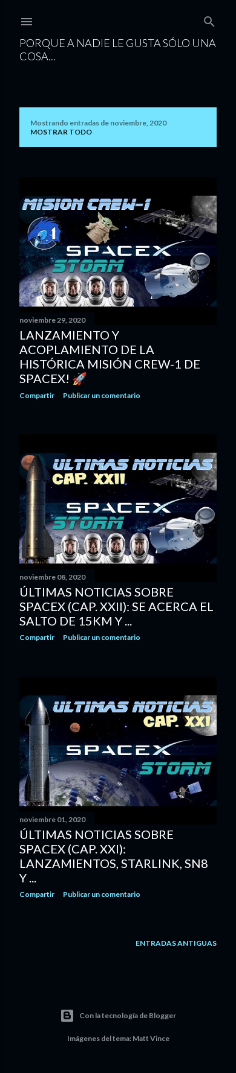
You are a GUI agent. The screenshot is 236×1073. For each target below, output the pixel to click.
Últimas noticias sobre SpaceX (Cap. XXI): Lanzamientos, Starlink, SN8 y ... (113, 856)
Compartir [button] (36, 395)
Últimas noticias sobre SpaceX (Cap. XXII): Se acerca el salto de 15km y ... (116, 606)
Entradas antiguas (176, 943)
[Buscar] (209, 19)
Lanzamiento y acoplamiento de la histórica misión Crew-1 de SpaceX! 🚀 (109, 356)
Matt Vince (151, 1038)
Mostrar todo (61, 131)
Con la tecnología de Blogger (127, 1015)
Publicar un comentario (101, 395)
